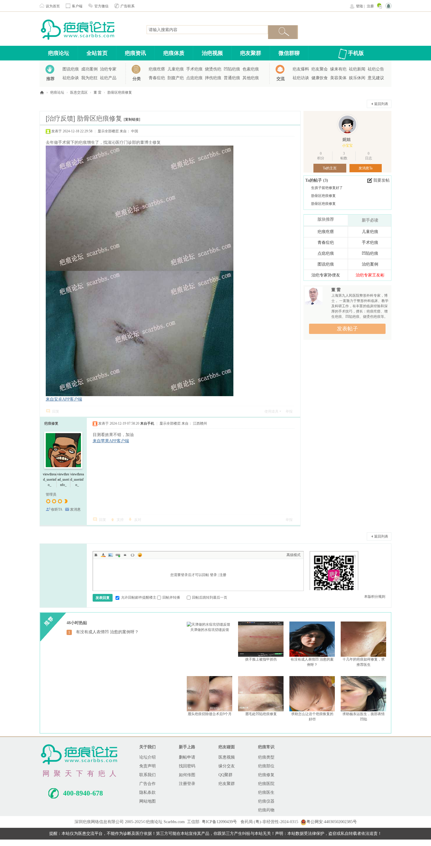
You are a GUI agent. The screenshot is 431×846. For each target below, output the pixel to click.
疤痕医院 (266, 783)
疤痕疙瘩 (157, 69)
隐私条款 (147, 792)
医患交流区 (79, 92)
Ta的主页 (330, 168)
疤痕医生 (266, 792)
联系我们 (147, 775)
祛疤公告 (376, 69)
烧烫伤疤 (213, 69)
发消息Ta (365, 168)
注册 (370, 6)
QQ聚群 (225, 775)
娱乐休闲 (357, 78)
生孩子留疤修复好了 (327, 188)
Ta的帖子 (314, 180)
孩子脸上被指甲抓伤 (261, 659)
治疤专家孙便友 (325, 275)
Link (118, 555)
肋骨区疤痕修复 (119, 92)
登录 (213, 575)
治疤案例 (370, 264)
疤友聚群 (250, 53)
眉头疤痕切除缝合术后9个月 (210, 714)
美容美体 (338, 78)
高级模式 (293, 555)
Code (132, 555)
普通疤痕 (232, 78)
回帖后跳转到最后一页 (209, 597)
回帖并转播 (171, 597)
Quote (125, 555)
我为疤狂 (89, 78)
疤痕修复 (51, 423)
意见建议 (376, 78)
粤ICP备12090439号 (219, 822)
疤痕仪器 (266, 801)
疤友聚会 (319, 69)
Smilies (140, 555)
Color (103, 555)
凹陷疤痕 (232, 69)
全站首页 (97, 53)
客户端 (77, 6)
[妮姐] (347, 124)
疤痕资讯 (135, 53)
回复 (55, 411)
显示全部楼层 (108, 131)
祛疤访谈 (301, 78)
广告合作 (147, 783)
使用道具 (271, 411)
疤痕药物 (266, 810)
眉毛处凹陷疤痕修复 (261, 714)
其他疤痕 (250, 78)
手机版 (356, 53)
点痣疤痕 (194, 78)
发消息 (75, 509)
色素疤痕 (250, 69)
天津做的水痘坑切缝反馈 (209, 630)
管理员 (51, 494)
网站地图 (147, 801)
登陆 (359, 6)
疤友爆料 (301, 69)
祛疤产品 (108, 78)
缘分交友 (226, 766)
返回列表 (381, 104)
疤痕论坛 (58, 53)
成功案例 (89, 69)
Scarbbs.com (174, 822)
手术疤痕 (194, 69)
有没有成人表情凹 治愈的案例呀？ (107, 632)
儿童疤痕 (175, 69)
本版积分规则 (374, 597)
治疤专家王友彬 (370, 275)
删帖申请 (187, 757)
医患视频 (226, 757)
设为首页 (53, 6)
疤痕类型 (266, 757)
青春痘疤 (157, 78)
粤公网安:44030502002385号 (331, 822)
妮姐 (346, 139)
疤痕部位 (266, 766)
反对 (137, 520)
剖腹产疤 (175, 78)
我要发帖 (381, 180)
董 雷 (97, 92)
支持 (120, 520)
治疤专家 (108, 69)
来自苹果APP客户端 (111, 441)
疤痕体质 (173, 53)
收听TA (56, 509)
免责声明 (147, 766)
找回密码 (187, 766)
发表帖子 (347, 329)
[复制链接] (132, 119)
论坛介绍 (147, 757)
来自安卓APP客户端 (64, 399)
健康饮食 (319, 78)
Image (110, 555)
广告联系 (128, 6)
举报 (289, 411)
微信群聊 (289, 53)
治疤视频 (212, 53)
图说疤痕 (70, 69)
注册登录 (187, 783)
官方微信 (101, 6)
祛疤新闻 (357, 69)
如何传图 (187, 775)
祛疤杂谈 (70, 78)
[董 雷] (314, 297)
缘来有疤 (338, 69)
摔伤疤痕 (213, 78)
